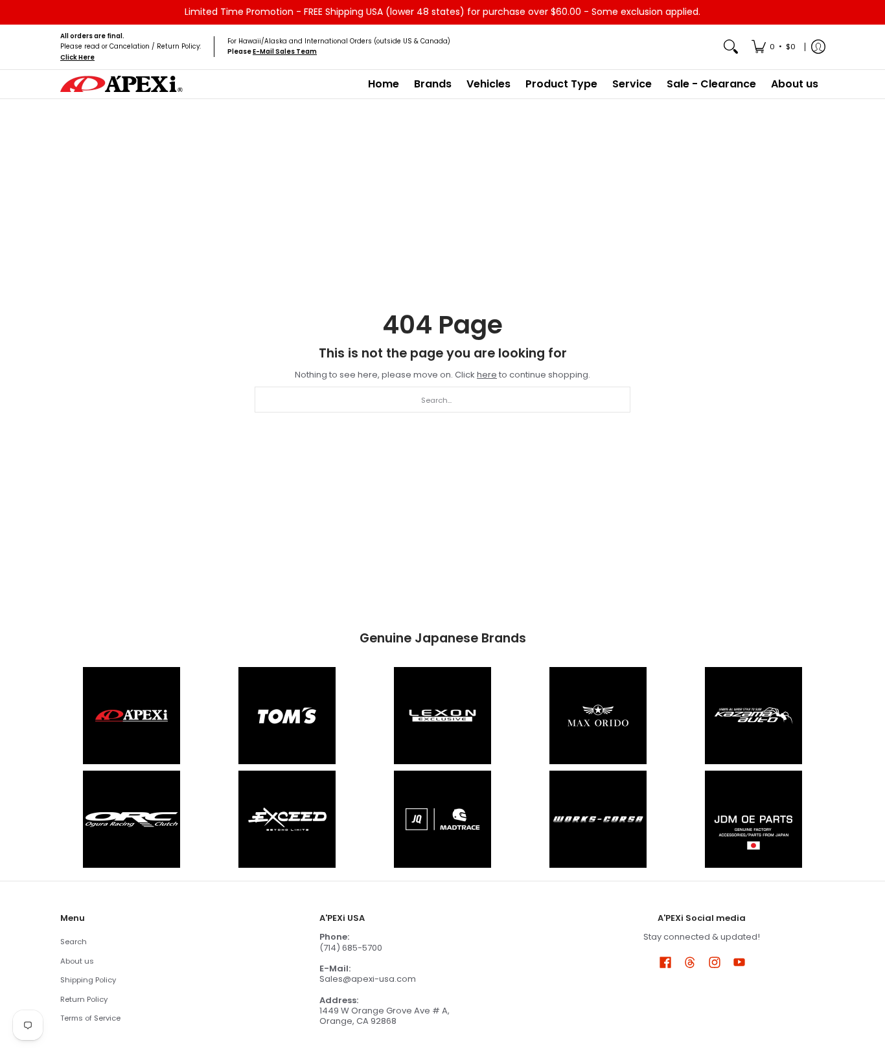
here (487, 374)
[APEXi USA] (121, 83)
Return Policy (84, 999)
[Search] (731, 47)
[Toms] (287, 715)
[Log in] (818, 47)
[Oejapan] (753, 819)
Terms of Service (90, 1018)
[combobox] (442, 400)
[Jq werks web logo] (442, 819)
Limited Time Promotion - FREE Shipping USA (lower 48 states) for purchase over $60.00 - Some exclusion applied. (442, 11)
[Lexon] (442, 715)
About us (77, 961)
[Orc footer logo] (131, 819)
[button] (665, 961)
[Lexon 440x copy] (598, 715)
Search (73, 941)
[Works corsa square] (598, 819)
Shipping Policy (88, 980)
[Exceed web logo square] (287, 819)
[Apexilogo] (131, 715)
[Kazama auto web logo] (753, 715)
